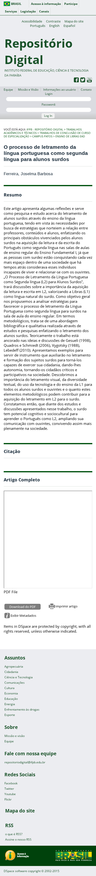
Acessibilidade (32, 21)
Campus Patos (42, 136)
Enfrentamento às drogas (21, 709)
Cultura (9, 688)
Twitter (9, 789)
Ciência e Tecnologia (18, 677)
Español (69, 25)
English (54, 25)
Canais (44, 11)
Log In (48, 116)
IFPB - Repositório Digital (45, 129)
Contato (86, 89)
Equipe (8, 89)
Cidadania (11, 672)
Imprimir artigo (66, 606)
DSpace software (15, 871)
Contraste (53, 21)
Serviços (11, 11)
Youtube (10, 794)
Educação (11, 699)
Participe (71, 4)
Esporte (9, 715)
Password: (49, 104)
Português (37, 25)
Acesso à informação (46, 4)
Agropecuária (13, 666)
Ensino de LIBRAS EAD (70, 136)
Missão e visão (14, 736)
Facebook (10, 783)
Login (48, 94)
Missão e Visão (28, 89)
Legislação (28, 11)
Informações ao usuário (59, 89)
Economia (11, 693)
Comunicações (14, 683)
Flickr (8, 799)
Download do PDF (22, 607)
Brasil (16, 4)
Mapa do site (73, 21)
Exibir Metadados (23, 615)
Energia (9, 704)
